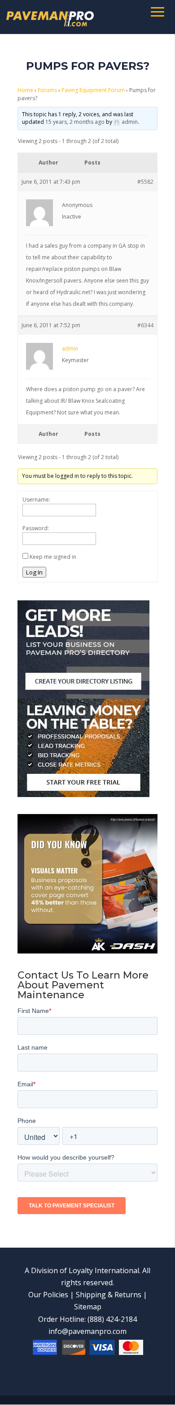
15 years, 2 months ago (75, 122)
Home (25, 90)
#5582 (145, 182)
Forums (47, 90)
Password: (35, 528)
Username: (36, 499)
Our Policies (48, 1295)
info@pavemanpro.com (87, 1331)
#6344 (145, 325)
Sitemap (87, 1307)
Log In (34, 572)
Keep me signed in (53, 557)
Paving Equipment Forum (93, 90)
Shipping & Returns (108, 1295)
